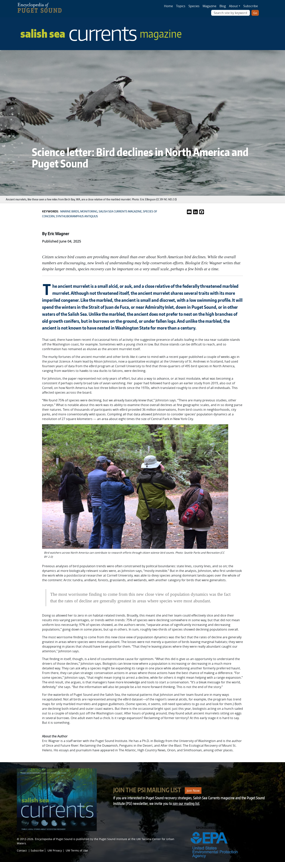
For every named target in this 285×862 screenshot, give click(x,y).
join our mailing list (186, 803)
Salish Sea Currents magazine (120, 211)
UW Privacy (55, 850)
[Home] (41, 7)
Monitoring (89, 211)
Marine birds (69, 211)
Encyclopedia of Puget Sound (54, 839)
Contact (22, 850)
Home (168, 6)
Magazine (209, 6)
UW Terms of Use (77, 850)
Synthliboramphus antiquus (77, 216)
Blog (222, 6)
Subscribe (250, 6)
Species (194, 6)
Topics (180, 6)
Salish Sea (101, 33)
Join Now (193, 790)
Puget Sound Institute (113, 839)
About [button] (233, 6)
